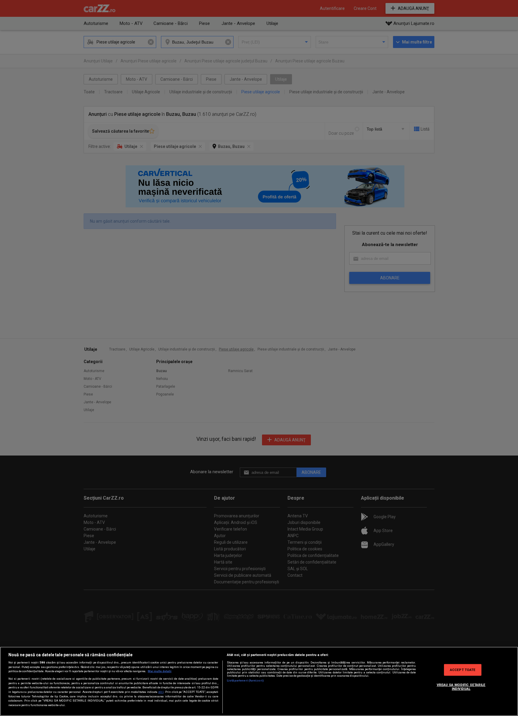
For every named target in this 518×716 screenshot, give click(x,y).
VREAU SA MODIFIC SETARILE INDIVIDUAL (461, 687)
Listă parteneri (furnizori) (245, 680)
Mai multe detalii (159, 671)
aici (161, 692)
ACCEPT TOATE (462, 669)
